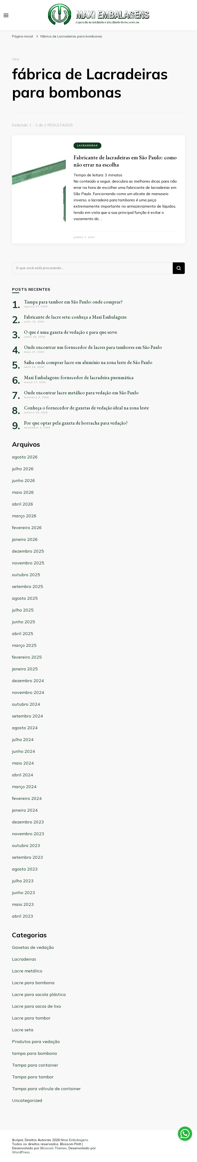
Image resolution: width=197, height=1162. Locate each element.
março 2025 (24, 645)
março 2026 (24, 516)
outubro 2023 (26, 845)
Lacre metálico (27, 971)
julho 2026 (23, 468)
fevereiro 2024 (27, 798)
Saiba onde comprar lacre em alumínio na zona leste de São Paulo (88, 362)
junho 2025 (23, 621)
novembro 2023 (28, 833)
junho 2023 (23, 892)
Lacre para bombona (33, 982)
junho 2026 (23, 480)
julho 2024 (23, 739)
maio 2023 (23, 904)
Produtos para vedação (36, 1041)
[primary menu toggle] (6, 15)
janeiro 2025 (25, 669)
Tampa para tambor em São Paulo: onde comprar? (73, 302)
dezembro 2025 (28, 551)
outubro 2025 (26, 574)
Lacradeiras (87, 145)
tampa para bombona (34, 1053)
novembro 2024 (28, 692)
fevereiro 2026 (27, 527)
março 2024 (24, 786)
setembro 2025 (27, 586)
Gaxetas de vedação (33, 947)
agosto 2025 (25, 598)
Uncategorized (27, 1100)
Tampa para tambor (33, 1077)
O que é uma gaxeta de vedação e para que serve (70, 332)
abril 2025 (22, 633)
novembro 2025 (28, 563)
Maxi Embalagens (74, 1140)
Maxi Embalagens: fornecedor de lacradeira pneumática (79, 377)
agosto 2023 (25, 869)
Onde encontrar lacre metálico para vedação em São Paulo (81, 392)
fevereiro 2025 (27, 657)
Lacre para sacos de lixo (36, 1006)
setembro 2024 (27, 716)
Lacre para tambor (31, 1018)
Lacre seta (22, 1029)
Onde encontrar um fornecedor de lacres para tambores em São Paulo (93, 347)
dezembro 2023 (28, 822)
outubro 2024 (26, 704)
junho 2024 (23, 751)
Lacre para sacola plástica (39, 994)
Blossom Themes (53, 1148)
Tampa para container (35, 1065)
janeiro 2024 (25, 810)
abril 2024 (22, 775)
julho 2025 (23, 610)
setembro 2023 (27, 857)
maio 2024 (23, 763)
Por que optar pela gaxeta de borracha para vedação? (76, 423)
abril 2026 (22, 504)
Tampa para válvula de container (46, 1088)
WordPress (21, 1152)
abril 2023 (22, 916)
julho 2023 (23, 881)
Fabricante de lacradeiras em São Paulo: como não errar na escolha (125, 161)
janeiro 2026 (25, 539)
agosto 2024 (25, 727)
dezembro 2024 (28, 680)
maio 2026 (23, 492)
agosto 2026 (25, 457)
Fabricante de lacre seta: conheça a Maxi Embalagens (75, 317)
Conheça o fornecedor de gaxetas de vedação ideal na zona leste (86, 408)
